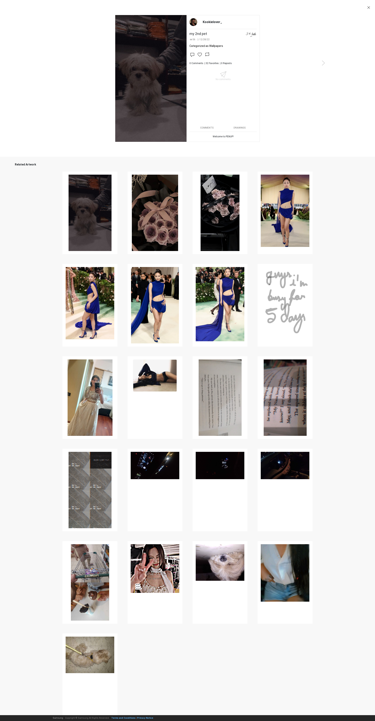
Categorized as (206, 45)
